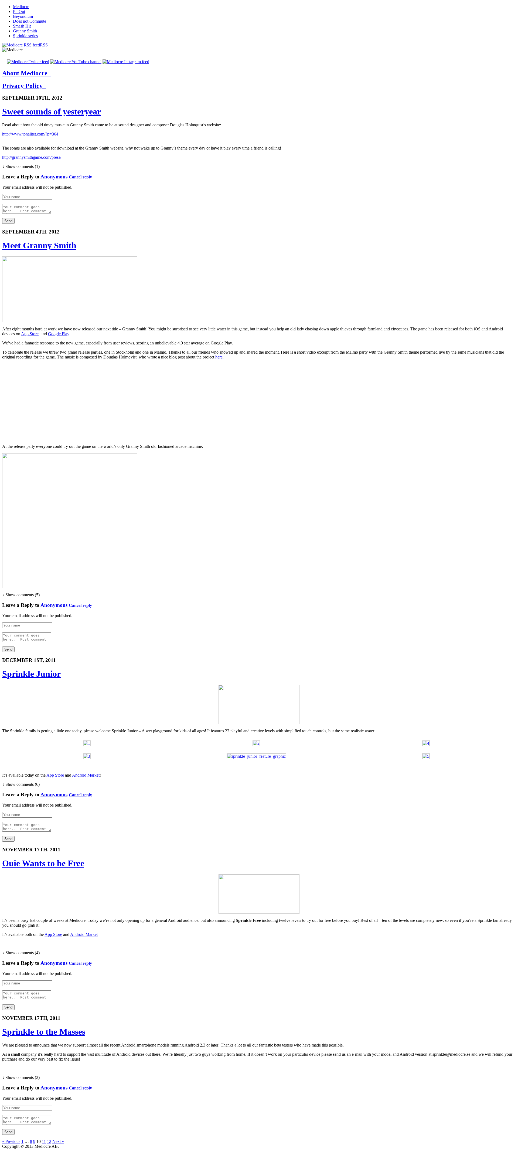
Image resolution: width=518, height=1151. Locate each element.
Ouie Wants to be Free (43, 863)
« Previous (11, 1141)
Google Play (58, 333)
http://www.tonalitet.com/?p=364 (30, 134)
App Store (30, 333)
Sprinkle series (25, 35)
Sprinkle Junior (31, 674)
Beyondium (23, 16)
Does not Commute (29, 21)
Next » (58, 1141)
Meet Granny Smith (39, 245)
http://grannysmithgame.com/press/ (31, 157)
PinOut (19, 11)
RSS (44, 45)
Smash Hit (22, 26)
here (219, 357)
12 (49, 1141)
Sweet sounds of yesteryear (51, 111)
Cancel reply (80, 177)
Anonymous (53, 177)
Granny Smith (25, 31)
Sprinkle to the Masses (43, 1032)
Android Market (86, 775)
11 (44, 1141)
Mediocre (21, 6)
